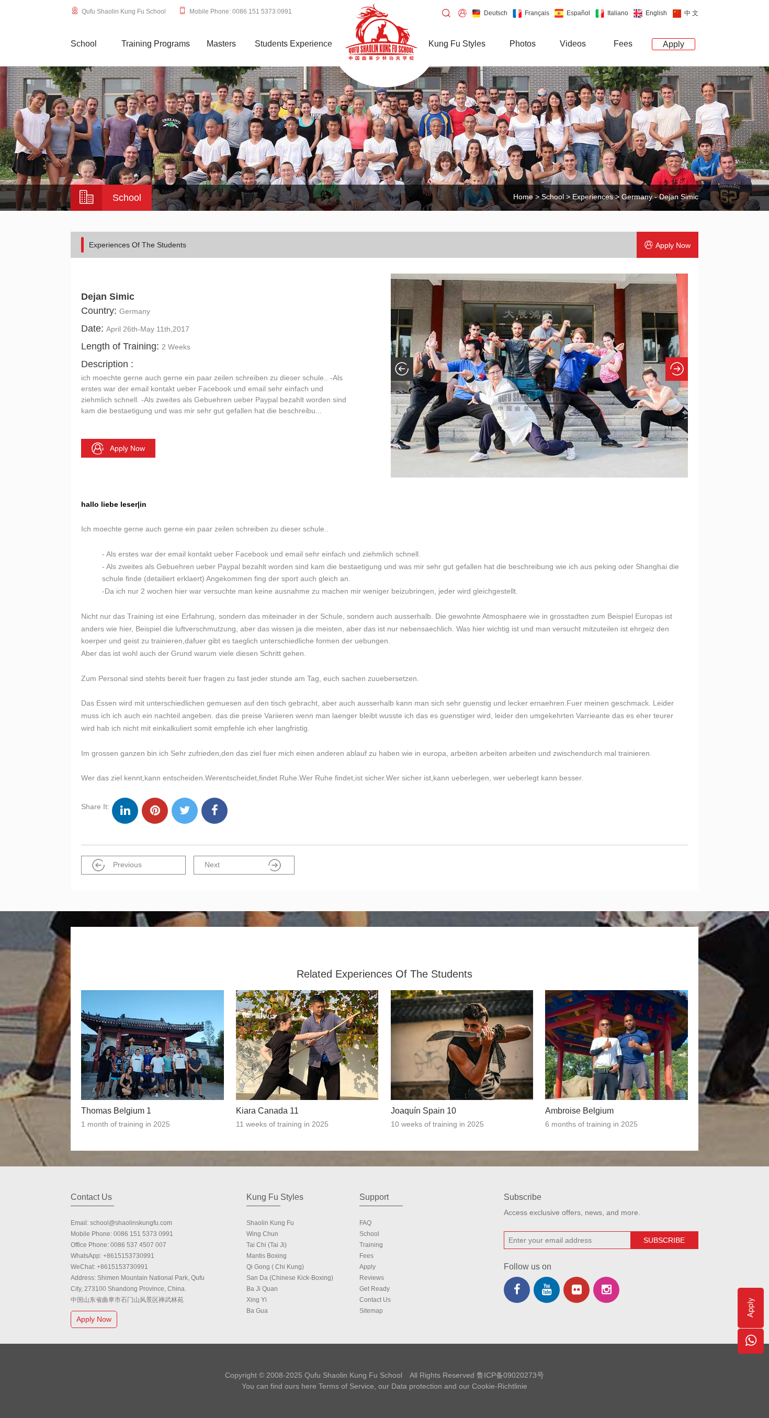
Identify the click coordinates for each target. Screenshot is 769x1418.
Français (537, 13)
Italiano (617, 13)
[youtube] (547, 1290)
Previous (127, 864)
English (656, 13)
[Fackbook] (517, 1290)
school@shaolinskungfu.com (131, 1223)
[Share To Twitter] (185, 811)
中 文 (691, 13)
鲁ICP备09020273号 (510, 1375)
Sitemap (371, 1310)
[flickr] (576, 1290)
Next (212, 864)
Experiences (592, 196)
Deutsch (495, 13)
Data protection (416, 1386)
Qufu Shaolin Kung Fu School (124, 11)
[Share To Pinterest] (155, 811)
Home (523, 196)
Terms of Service (346, 1386)
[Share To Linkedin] (125, 811)
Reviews (371, 1277)
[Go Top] (751, 1373)
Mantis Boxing (266, 1256)
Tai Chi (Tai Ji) (266, 1245)
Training (371, 1245)
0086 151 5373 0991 (143, 1234)
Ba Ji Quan (262, 1288)
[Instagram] (606, 1290)
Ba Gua (257, 1310)
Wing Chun (262, 1234)
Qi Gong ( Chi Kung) (275, 1266)
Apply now (673, 245)
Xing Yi (256, 1299)
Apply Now (93, 1319)
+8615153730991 (128, 1256)
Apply (367, 1266)
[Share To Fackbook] (214, 811)
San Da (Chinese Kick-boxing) (289, 1277)
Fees (366, 1256)
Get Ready (374, 1288)
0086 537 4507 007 (138, 1245)
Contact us (375, 1299)
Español (578, 13)
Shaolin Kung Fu (270, 1223)
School (552, 196)
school (369, 1234)
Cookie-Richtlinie (499, 1386)
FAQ (365, 1223)
